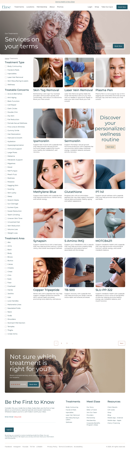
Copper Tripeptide (46, 290)
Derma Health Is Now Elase (65, 2)
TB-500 (69, 290)
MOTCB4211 (104, 241)
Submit (9, 430)
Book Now (122, 7)
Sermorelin (72, 141)
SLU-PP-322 (104, 290)
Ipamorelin (41, 141)
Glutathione (73, 192)
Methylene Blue (44, 192)
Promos (60, 7)
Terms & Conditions (66, 447)
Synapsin (39, 241)
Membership (42, 7)
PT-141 (100, 192)
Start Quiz (110, 147)
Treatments (19, 7)
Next (121, 343)
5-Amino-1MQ (74, 241)
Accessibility (78, 447)
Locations (30, 7)
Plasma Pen (104, 90)
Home (7, 58)
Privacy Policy (52, 447)
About (52, 7)
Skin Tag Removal (46, 90)
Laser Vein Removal (78, 90)
